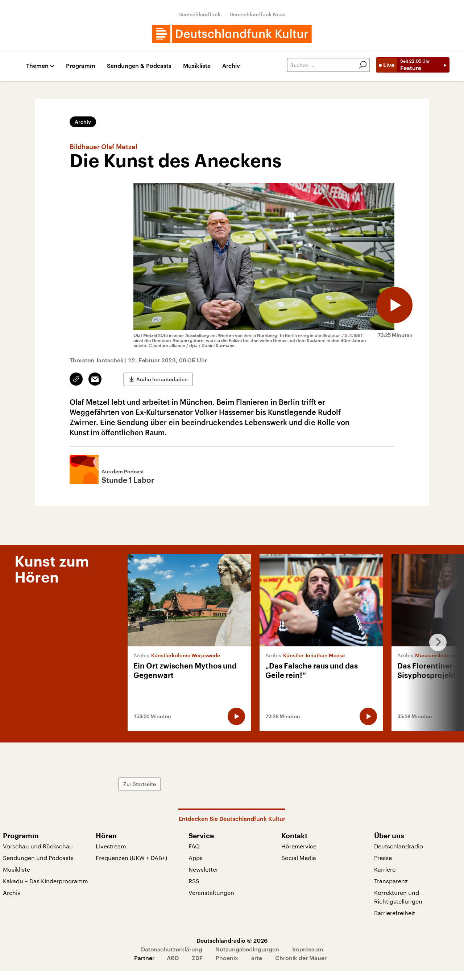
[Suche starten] (362, 64)
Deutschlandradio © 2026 (232, 940)
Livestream (111, 846)
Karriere (384, 869)
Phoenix (227, 957)
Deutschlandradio (398, 846)
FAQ (194, 846)
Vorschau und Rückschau (38, 846)
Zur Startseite (139, 784)
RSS (193, 880)
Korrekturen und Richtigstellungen (398, 897)
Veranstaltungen (211, 892)
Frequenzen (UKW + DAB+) (131, 857)
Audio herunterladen (162, 379)
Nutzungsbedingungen (247, 949)
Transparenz (391, 880)
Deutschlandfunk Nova (257, 14)
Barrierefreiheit (394, 912)
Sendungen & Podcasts (139, 66)
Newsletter (203, 869)
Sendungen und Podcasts (38, 857)
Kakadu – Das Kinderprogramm (45, 880)
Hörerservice (298, 846)
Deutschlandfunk (199, 14)
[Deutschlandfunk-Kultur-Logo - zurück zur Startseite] (232, 34)
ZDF (197, 957)
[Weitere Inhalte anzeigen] (435, 642)
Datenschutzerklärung (171, 949)
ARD (173, 957)
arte (256, 957)
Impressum (307, 949)
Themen (37, 66)
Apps (195, 857)
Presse (383, 857)
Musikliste (197, 66)
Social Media (298, 857)
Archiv (231, 66)
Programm (80, 66)
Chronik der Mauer (301, 957)
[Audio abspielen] (394, 305)
